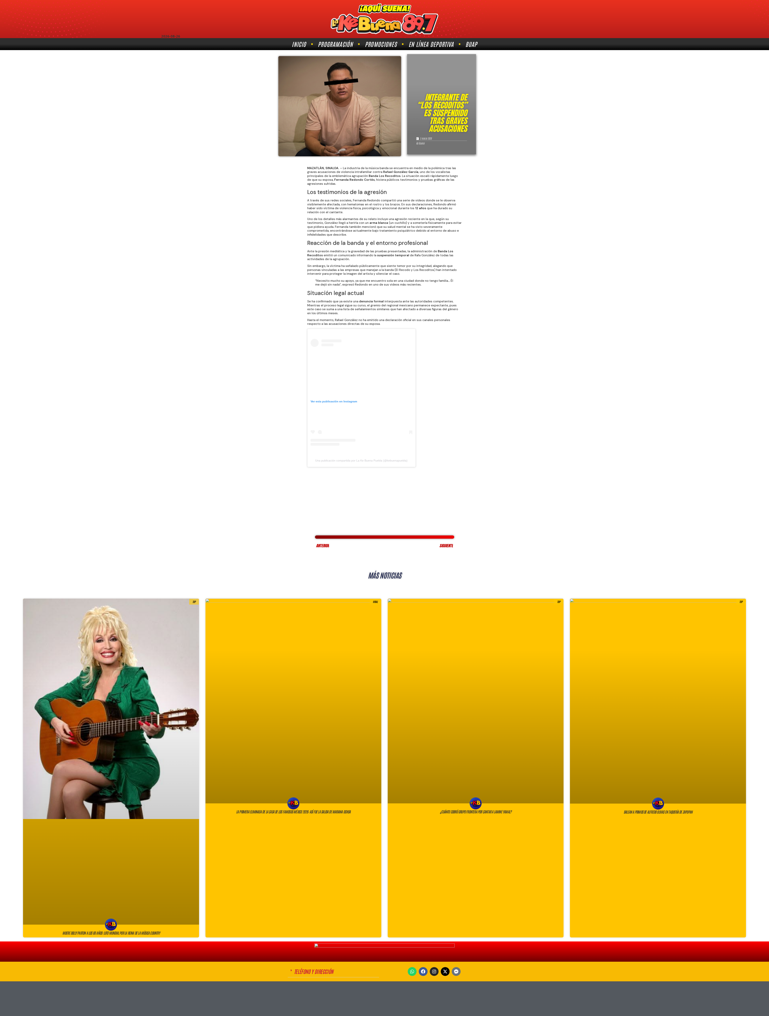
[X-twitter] (445, 971)
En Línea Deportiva (431, 44)
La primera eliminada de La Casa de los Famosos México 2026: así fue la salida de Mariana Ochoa (293, 811)
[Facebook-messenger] (456, 971)
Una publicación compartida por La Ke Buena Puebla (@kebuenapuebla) (361, 460)
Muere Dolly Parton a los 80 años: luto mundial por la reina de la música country (111, 932)
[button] (333, 971)
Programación (335, 44)
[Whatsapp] (412, 971)
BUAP (471, 44)
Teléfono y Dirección (313, 971)
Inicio (299, 44)
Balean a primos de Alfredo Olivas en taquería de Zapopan (658, 811)
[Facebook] (423, 971)
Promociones (381, 44)
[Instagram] (434, 971)
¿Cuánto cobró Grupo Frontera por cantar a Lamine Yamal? (475, 811)
